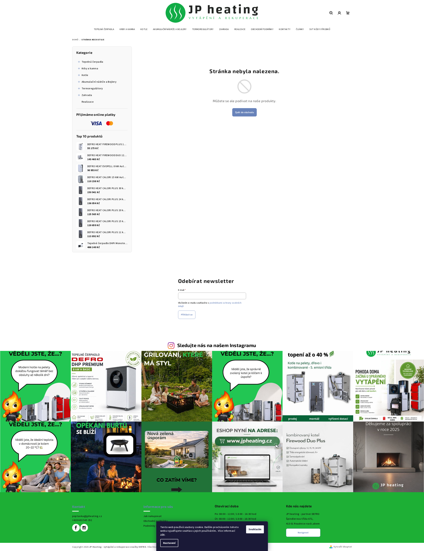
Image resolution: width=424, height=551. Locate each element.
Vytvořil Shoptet (343, 547)
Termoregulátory (92, 88)
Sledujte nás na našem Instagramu (216, 345)
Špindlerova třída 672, (299, 519)
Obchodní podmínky (155, 521)
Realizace (88, 102)
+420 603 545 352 (82, 520)
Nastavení (169, 543)
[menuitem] (104, 29)
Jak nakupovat (152, 516)
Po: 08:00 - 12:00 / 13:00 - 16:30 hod (235, 514)
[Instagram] (84, 528)
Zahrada (87, 95)
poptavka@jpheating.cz (87, 516)
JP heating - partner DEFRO (303, 514)
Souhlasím (255, 529)
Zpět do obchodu (244, 112)
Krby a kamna (90, 68)
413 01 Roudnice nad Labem (303, 524)
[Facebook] (76, 528)
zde (162, 534)
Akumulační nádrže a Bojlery (99, 82)
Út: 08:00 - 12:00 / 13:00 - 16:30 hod (235, 519)
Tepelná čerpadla (92, 62)
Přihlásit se (187, 314)
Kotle (85, 75)
